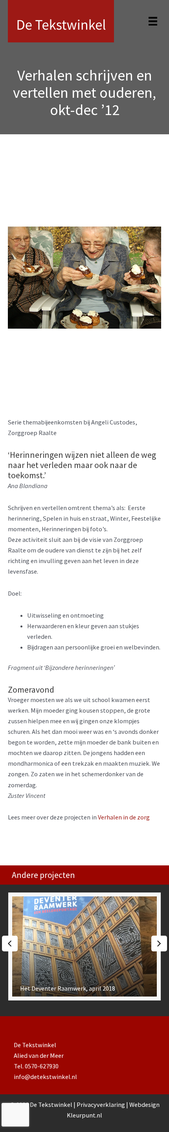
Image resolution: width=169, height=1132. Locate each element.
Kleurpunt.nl (84, 1115)
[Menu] (153, 21)
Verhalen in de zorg (124, 817)
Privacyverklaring (101, 1104)
